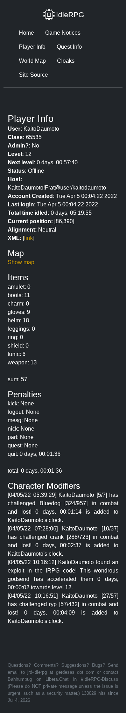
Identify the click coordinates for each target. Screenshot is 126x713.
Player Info (32, 47)
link (28, 238)
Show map (21, 262)
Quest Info (69, 47)
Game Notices (62, 33)
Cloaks (66, 61)
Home (26, 33)
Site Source (33, 75)
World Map (32, 61)
